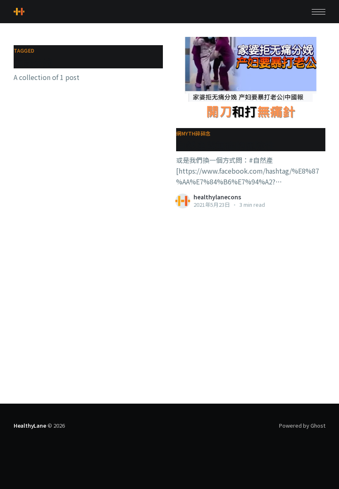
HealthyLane (30, 425)
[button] (318, 12)
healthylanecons (217, 197)
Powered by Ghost (302, 425)
